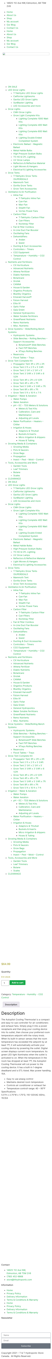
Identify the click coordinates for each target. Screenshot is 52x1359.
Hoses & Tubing (26, 440)
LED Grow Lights (16, 90)
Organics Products (22, 290)
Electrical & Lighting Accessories (29, 169)
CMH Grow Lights (22, 112)
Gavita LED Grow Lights (25, 99)
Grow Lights (14, 109)
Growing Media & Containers (22, 443)
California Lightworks (24, 96)
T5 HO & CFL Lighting (24, 156)
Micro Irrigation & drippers (32, 437)
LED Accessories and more (27, 105)
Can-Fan (23, 201)
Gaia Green (19, 309)
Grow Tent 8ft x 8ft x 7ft (25, 389)
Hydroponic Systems (23, 335)
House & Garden (21, 287)
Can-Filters (24, 220)
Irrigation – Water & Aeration (22, 395)
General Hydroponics (24, 313)
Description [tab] (11, 1004)
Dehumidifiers (20, 236)
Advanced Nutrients (23, 268)
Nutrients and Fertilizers (20, 262)
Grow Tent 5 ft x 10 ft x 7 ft (27, 392)
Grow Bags (18, 453)
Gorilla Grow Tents (22, 185)
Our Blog (11, 24)
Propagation (19, 456)
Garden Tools (20, 466)
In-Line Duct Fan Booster (25, 230)
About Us (11, 15)
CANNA (17, 284)
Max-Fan (23, 204)
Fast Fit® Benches (28, 348)
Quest (22, 243)
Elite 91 (17, 303)
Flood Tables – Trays (23, 357)
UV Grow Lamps (21, 160)
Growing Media (21, 446)
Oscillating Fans (21, 233)
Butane (16, 472)
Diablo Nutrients (21, 274)
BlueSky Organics (22, 293)
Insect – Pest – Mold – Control (28, 459)
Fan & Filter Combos (23, 227)
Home (10, 12)
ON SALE (12, 86)
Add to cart (17, 982)
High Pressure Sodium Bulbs (27, 153)
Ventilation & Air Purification (22, 192)
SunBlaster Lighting (23, 102)
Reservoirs (18, 354)
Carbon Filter (20, 214)
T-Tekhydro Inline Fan (29, 198)
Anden (22, 239)
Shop (9, 18)
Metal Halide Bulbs (22, 150)
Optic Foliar (19, 306)
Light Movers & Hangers (25, 166)
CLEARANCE (14, 478)
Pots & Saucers (21, 450)
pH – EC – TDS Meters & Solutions (30, 405)
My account (13, 21)
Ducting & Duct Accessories (27, 246)
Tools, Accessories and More (22, 462)
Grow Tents (14, 172)
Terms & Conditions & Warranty (22, 1299)
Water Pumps (20, 399)
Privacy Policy (14, 1293)
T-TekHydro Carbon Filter (31, 217)
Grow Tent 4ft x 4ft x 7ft (25, 383)
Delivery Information (17, 1296)
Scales (16, 475)
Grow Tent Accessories (25, 188)
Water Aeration (20, 402)
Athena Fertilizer (21, 271)
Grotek (16, 281)
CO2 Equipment (21, 252)
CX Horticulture (21, 265)
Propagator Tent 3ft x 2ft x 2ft (28, 364)
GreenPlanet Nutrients (24, 319)
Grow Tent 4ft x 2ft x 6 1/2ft (27, 380)
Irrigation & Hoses (22, 427)
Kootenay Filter (26, 223)
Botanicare (18, 278)
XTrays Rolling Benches (30, 351)
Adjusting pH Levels (29, 418)
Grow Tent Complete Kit (20, 360)
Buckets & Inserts (27, 434)
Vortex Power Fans (28, 211)
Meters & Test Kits (28, 408)
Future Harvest (20, 300)
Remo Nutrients (21, 322)
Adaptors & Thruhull (29, 431)
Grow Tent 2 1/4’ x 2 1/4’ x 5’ (27, 370)
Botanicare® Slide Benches (32, 344)
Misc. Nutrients (20, 325)
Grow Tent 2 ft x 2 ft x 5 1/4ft (28, 367)
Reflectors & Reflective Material (29, 163)
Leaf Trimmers (20, 469)
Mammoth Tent (21, 182)
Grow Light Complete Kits (26, 115)
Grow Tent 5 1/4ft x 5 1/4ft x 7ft (29, 386)
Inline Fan (18, 195)
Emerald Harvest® (22, 297)
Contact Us (12, 28)
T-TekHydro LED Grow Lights (28, 93)
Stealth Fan (24, 207)
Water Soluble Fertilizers (25, 316)
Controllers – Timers (23, 249)
